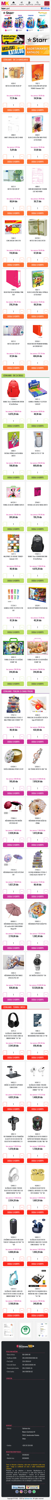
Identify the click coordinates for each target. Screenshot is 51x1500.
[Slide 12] (31, 29)
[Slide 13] (34, 29)
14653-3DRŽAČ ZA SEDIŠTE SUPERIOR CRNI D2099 (13, 1085)
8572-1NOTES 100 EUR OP (13, 187)
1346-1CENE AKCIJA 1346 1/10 (13, 239)
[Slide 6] (19, 29)
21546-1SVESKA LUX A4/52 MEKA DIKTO (38, 503)
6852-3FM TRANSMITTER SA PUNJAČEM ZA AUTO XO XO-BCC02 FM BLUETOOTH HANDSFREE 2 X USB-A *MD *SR (13, 1137)
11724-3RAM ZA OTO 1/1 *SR (37, 451)
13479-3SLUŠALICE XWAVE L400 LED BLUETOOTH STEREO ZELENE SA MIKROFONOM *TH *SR (13, 1292)
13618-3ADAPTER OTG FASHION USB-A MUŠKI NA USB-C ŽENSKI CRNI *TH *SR (37, 1292)
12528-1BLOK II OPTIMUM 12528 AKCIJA (37, 606)
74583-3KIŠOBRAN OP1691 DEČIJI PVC (37, 922)
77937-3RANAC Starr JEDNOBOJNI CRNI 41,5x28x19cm (37, 556)
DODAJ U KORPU (13, 110)
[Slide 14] (36, 29)
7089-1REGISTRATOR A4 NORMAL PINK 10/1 (13, 292)
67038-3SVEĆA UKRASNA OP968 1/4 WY (13, 767)
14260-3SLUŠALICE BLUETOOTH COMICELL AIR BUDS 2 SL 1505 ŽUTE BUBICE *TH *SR (37, 1189)
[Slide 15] (38, 29)
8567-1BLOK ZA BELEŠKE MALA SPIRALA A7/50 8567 (37, 292)
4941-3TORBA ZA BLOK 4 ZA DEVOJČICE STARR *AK (37, 659)
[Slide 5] (17, 29)
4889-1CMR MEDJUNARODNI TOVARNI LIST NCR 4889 (37, 189)
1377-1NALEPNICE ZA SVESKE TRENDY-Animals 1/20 (13, 556)
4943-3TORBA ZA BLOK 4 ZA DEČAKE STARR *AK (13, 659)
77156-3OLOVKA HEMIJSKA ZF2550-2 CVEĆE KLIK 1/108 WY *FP (37, 872)
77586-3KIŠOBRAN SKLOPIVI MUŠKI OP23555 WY (13, 820)
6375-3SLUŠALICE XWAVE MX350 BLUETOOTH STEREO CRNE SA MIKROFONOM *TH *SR (13, 1034)
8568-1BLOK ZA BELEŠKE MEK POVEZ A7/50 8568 (37, 137)
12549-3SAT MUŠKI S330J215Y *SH (37, 974)
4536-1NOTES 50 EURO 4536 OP (13, 84)
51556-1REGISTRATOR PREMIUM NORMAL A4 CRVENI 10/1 (37, 343)
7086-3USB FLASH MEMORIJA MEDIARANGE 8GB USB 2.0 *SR (37, 1033)
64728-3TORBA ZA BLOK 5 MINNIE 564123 (13, 503)
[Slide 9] (25, 29)
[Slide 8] (23, 29)
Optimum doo (28, 1498)
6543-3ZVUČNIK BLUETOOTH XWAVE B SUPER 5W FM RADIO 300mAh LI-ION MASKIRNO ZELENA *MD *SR (37, 1137)
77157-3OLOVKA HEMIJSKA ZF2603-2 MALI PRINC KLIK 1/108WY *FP (13, 717)
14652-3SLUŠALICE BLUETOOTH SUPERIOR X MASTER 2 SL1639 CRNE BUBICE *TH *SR (37, 1240)
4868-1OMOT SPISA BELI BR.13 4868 (13, 136)
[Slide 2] (11, 29)
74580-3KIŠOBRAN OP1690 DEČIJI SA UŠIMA (37, 820)
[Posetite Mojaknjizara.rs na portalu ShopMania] (18, 1487)
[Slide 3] (13, 29)
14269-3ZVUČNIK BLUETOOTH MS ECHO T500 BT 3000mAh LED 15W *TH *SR (13, 1240)
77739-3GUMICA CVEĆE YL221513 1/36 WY (13, 608)
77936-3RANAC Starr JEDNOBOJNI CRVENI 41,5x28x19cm (13, 401)
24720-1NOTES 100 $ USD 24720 (37, 239)
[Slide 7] (21, 29)
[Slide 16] (40, 29)
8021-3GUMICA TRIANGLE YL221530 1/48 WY (37, 401)
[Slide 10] (27, 29)
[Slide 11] (29, 29)
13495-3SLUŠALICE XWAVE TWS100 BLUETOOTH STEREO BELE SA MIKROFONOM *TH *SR (13, 1189)
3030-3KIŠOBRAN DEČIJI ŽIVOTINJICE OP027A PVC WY (13, 975)
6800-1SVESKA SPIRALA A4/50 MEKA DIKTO (13, 453)
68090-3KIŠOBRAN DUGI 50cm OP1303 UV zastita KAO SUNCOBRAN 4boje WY (13, 925)
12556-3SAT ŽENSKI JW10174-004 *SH (37, 767)
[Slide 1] (8, 29)
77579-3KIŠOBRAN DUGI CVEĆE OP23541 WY (13, 872)
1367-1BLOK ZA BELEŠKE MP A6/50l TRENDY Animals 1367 (37, 85)
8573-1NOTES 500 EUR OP (13, 342)
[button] (47, 3)
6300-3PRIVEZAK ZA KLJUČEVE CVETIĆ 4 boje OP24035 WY (37, 717)
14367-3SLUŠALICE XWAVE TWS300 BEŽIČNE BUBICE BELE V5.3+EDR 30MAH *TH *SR (37, 1086)
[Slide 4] (15, 29)
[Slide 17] (42, 29)
